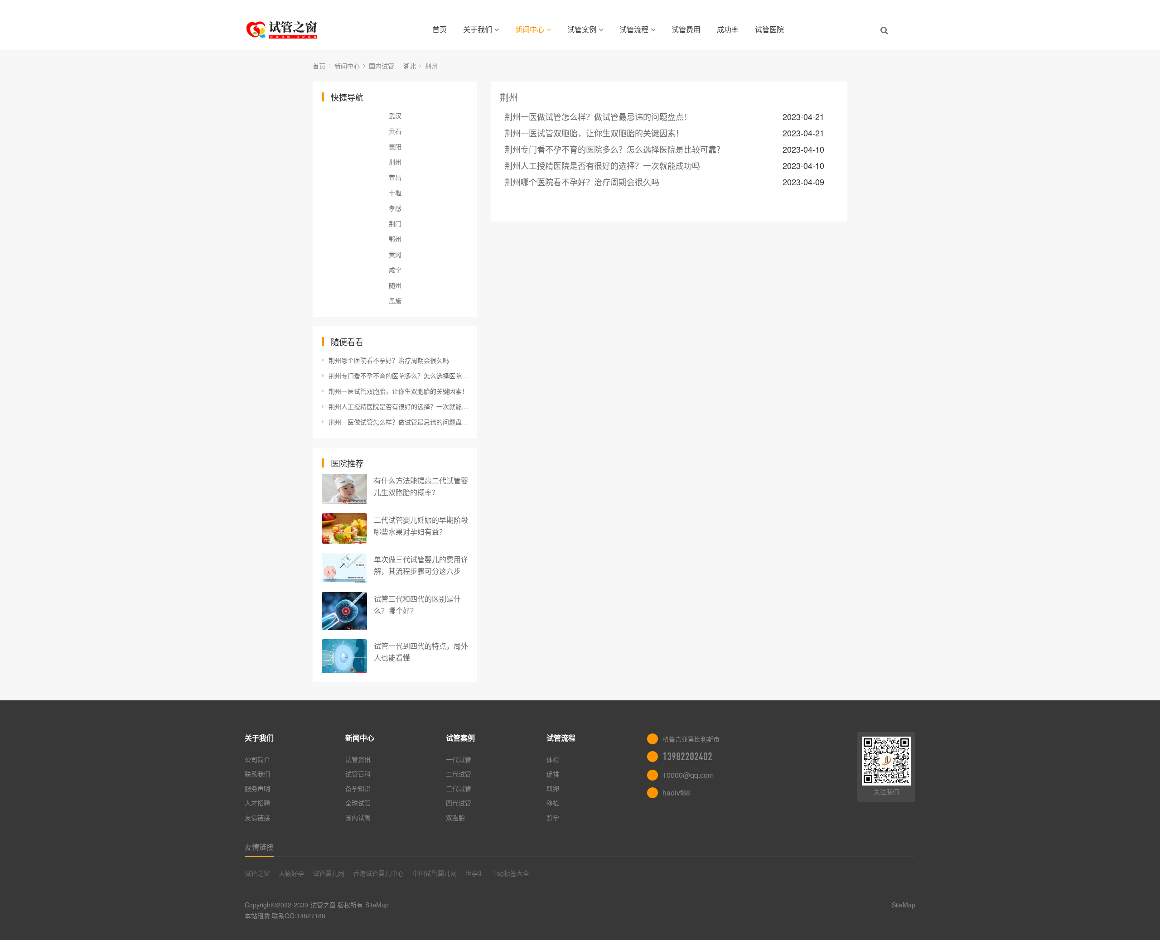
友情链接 (257, 817)
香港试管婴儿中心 (378, 872)
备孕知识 (358, 788)
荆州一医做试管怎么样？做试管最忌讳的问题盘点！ (398, 421)
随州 (395, 284)
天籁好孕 (291, 872)
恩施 (395, 300)
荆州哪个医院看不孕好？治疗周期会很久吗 (389, 360)
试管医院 (769, 29)
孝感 (395, 207)
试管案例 (581, 29)
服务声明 (257, 788)
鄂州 (395, 238)
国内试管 (381, 65)
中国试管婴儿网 (434, 872)
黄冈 (395, 254)
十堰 (395, 192)
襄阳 (395, 146)
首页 (439, 29)
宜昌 (395, 177)
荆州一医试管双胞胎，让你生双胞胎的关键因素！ (398, 390)
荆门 (395, 223)
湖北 (409, 65)
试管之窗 (257, 872)
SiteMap (377, 904)
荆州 (431, 65)
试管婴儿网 (328, 872)
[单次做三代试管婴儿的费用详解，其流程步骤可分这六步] (344, 568)
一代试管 (458, 759)
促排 (552, 773)
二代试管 (458, 773)
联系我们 (257, 773)
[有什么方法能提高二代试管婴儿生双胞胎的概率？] (344, 489)
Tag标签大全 (511, 872)
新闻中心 (529, 29)
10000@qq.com (688, 775)
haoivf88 (676, 792)
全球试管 (358, 802)
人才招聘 (257, 802)
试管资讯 (358, 759)
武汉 (395, 115)
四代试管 (458, 802)
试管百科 (358, 773)
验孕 (552, 817)
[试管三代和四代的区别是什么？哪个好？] (344, 611)
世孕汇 (474, 872)
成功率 (728, 29)
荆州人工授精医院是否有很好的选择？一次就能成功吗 (398, 406)
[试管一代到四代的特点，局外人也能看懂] (344, 656)
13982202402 (687, 756)
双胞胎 (455, 817)
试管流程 (633, 29)
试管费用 (686, 29)
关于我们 (477, 29)
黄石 (395, 130)
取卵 (552, 788)
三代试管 (458, 788)
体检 (552, 759)
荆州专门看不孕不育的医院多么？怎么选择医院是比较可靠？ (398, 375)
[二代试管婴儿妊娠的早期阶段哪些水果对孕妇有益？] (344, 528)
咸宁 (395, 269)
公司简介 (257, 759)
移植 (552, 802)
